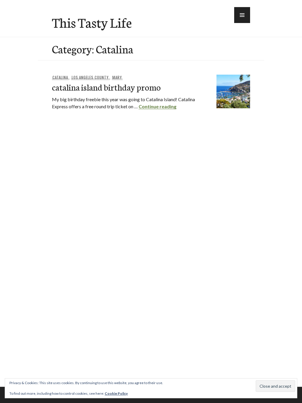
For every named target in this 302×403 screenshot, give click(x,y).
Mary (117, 77)
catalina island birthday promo (106, 87)
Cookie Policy (116, 393)
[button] (242, 15)
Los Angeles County (90, 77)
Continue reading (157, 106)
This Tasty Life (92, 22)
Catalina (60, 77)
